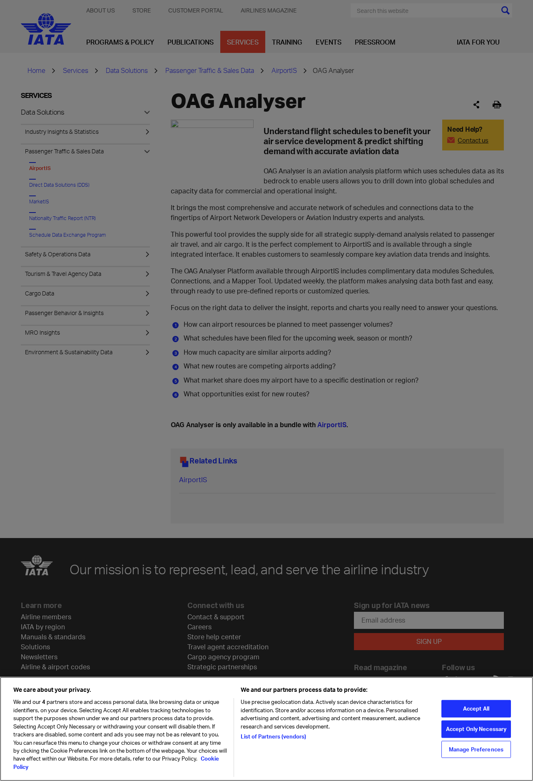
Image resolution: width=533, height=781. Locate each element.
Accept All (476, 708)
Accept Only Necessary (476, 728)
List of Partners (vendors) (273, 736)
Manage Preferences (476, 749)
